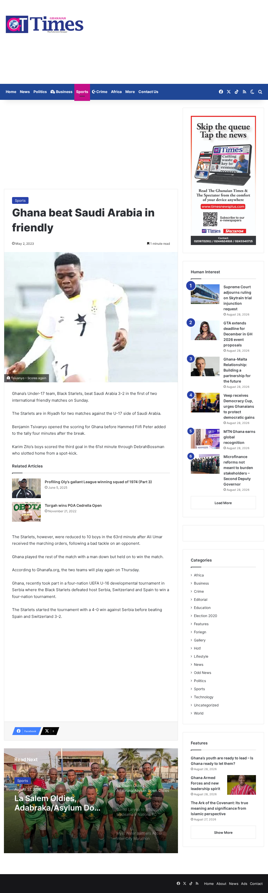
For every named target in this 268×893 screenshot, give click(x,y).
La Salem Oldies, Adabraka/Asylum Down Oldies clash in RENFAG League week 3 (59, 802)
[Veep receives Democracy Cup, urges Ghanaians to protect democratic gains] (205, 402)
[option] (91, 800)
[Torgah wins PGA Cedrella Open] (26, 512)
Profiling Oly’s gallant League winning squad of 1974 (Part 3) (98, 482)
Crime (101, 91)
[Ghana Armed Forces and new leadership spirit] (241, 785)
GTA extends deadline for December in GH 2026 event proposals (238, 334)
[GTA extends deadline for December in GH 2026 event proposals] (205, 330)
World (198, 713)
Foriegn (200, 632)
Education (202, 608)
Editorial (200, 599)
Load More (223, 503)
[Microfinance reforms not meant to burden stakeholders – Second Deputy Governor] (205, 464)
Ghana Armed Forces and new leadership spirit (205, 783)
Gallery (200, 640)
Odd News (202, 673)
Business (63, 91)
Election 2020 (205, 616)
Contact (256, 883)
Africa (116, 91)
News (25, 91)
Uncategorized (206, 705)
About (221, 883)
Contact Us (148, 91)
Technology (204, 697)
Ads (244, 883)
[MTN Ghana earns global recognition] (205, 439)
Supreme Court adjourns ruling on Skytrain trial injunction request (238, 298)
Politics (40, 91)
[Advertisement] (178, 42)
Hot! (197, 648)
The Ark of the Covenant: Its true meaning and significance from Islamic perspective (219, 808)
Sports (82, 91)
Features (201, 624)
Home (11, 91)
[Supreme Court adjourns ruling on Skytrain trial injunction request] (205, 294)
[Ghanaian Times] (44, 22)
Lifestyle (201, 656)
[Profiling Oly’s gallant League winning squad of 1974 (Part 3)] (26, 488)
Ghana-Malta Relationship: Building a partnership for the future (237, 370)
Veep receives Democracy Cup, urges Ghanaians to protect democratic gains (239, 406)
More (130, 91)
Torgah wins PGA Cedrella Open (73, 505)
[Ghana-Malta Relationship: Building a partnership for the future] (205, 366)
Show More (223, 832)
